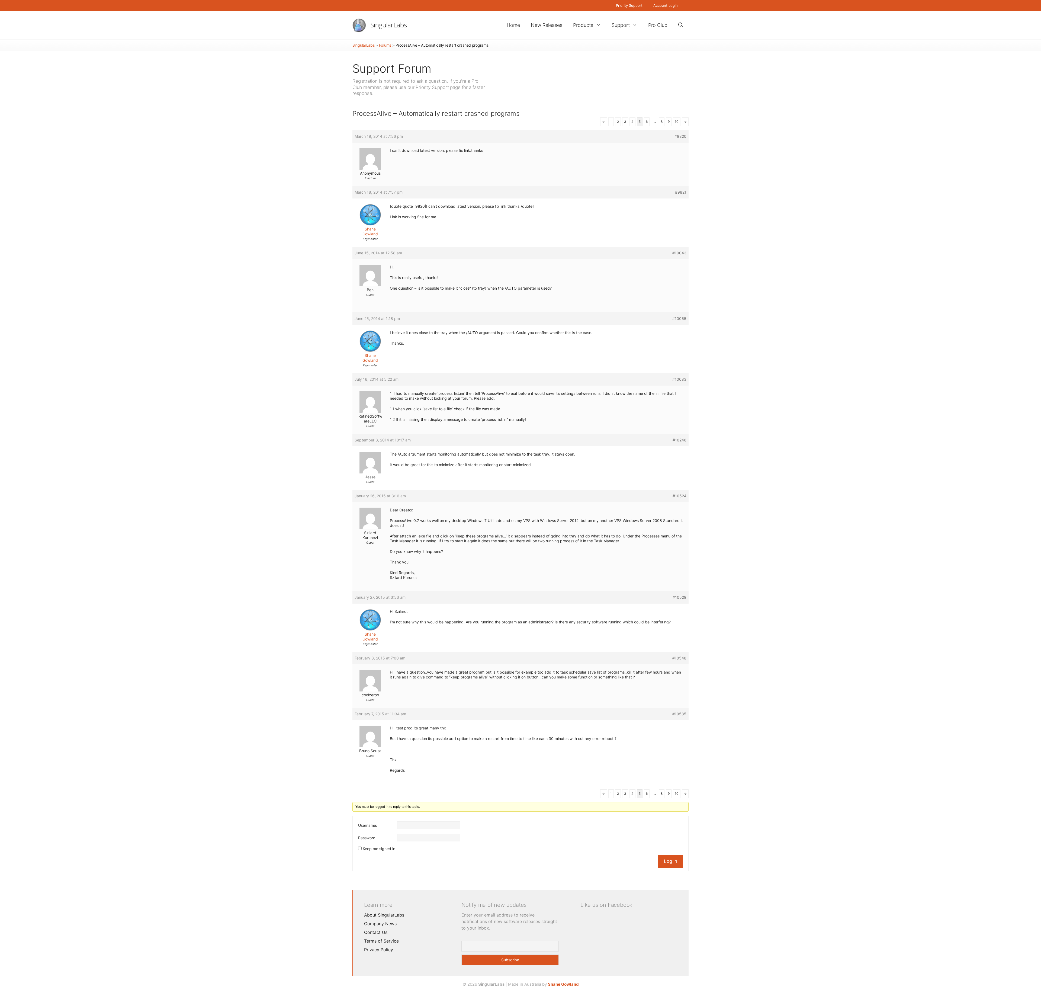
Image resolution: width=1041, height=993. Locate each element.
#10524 (679, 496)
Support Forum (391, 68)
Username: (367, 825)
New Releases (546, 25)
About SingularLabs (384, 915)
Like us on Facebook (606, 905)
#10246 (679, 440)
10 (677, 122)
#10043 (679, 253)
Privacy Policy (378, 949)
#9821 (680, 192)
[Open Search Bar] (681, 25)
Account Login (665, 5)
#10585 (679, 714)
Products (583, 25)
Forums (385, 45)
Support (621, 25)
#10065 (679, 318)
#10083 (679, 379)
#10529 (679, 597)
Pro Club (657, 25)
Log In (670, 861)
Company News (380, 923)
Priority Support (629, 5)
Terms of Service (381, 941)
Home (513, 25)
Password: (367, 837)
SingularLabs (389, 24)
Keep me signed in (379, 848)
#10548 (679, 658)
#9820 (680, 136)
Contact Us (375, 932)
